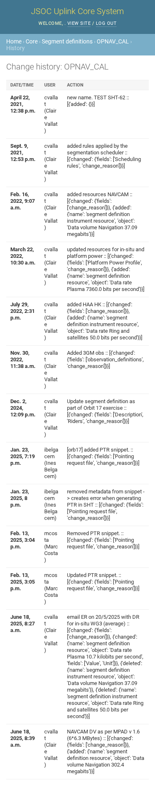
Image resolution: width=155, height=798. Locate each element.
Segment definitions (67, 41)
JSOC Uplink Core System (77, 11)
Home (13, 41)
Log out (106, 23)
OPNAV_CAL (113, 41)
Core (32, 41)
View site (79, 23)
